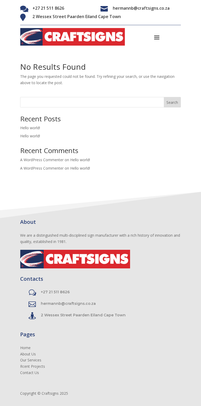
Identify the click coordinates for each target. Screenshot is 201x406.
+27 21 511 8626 (48, 8)
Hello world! (30, 127)
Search (172, 102)
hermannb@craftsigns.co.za (141, 8)
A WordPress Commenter (42, 159)
